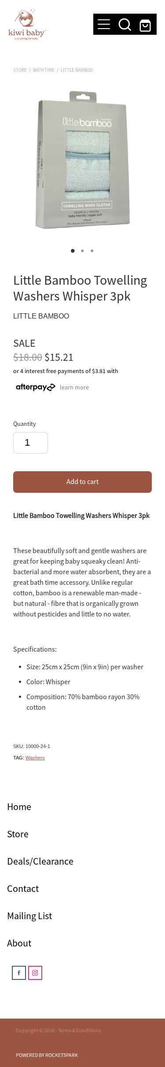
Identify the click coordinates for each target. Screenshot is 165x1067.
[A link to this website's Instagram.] (35, 973)
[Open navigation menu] (103, 24)
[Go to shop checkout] (146, 24)
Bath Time (44, 70)
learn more (74, 387)
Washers (35, 757)
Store (20, 70)
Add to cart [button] (82, 481)
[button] (125, 24)
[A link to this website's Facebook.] (19, 973)
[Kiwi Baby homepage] (46, 24)
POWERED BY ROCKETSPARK (47, 1055)
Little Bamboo (77, 70)
